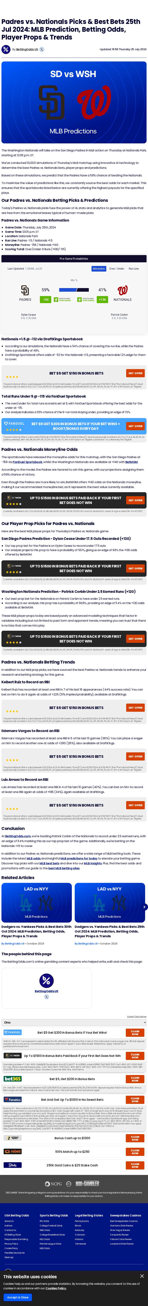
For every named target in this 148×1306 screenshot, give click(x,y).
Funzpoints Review (119, 1234)
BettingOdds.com (18, 836)
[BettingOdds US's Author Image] (46, 981)
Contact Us (10, 1230)
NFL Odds (44, 1221)
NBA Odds (45, 1230)
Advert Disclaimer (137, 1016)
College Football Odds (51, 1225)
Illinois (78, 1225)
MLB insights (93, 863)
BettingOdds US (27, 49)
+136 (102, 299)
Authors (8, 1225)
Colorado (80, 1234)
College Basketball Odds (52, 1234)
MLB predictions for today (78, 858)
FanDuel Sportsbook (27, 462)
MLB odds (34, 858)
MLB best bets (49, 863)
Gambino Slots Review (121, 1225)
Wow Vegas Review (120, 1230)
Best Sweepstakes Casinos (124, 1221)
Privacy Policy (11, 1243)
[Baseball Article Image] (36, 903)
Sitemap (9, 1257)
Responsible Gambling (16, 1239)
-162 (46, 299)
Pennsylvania (82, 1221)
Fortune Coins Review (121, 1239)
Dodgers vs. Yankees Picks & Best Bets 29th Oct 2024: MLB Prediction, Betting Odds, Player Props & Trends (110, 931)
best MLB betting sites (63, 868)
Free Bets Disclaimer (15, 1252)
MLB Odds (45, 1248)
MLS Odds (45, 1239)
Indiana (79, 1239)
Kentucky (79, 1230)
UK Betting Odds (13, 1234)
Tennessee (80, 1243)
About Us (9, 1221)
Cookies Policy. (56, 1288)
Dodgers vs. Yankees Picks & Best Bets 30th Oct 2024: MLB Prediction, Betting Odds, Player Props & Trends (36, 931)
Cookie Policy (11, 1248)
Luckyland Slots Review (122, 1243)
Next (144, 907)
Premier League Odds (50, 1243)
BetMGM (131, 462)
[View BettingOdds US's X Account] (42, 49)
